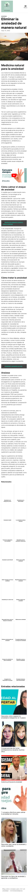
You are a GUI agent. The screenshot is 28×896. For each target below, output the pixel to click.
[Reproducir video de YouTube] (14, 175)
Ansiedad (4, 16)
